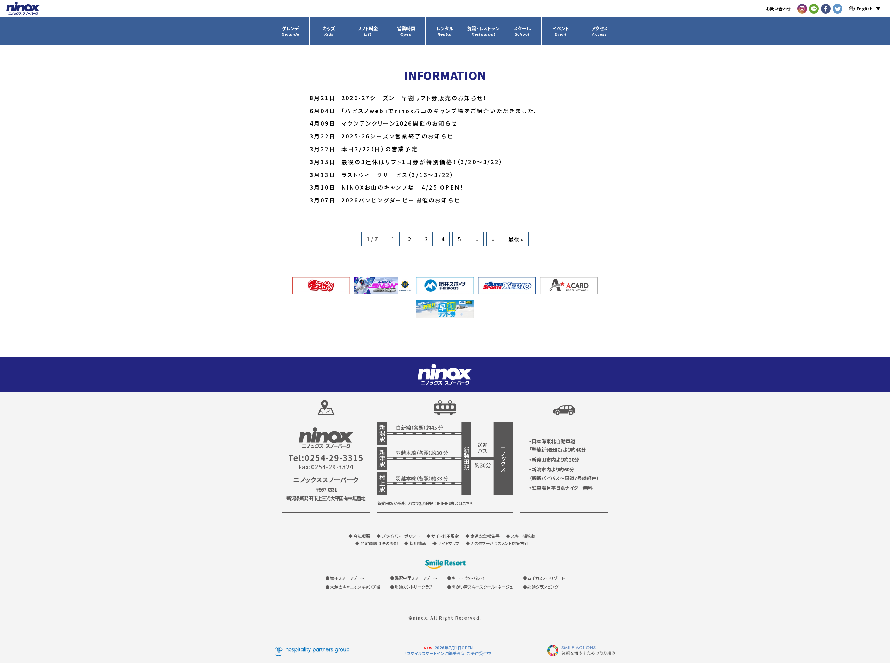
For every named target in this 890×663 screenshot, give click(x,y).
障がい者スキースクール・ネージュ (482, 587)
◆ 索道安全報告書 (482, 536)
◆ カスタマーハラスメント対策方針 (497, 543)
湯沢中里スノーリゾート (416, 578)
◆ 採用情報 (415, 543)
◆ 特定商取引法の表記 (376, 543)
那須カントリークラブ (413, 587)
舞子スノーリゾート (347, 578)
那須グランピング (542, 587)
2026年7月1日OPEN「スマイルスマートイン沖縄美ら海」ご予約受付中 (448, 650)
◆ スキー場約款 (520, 536)
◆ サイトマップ (445, 543)
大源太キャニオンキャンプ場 (355, 587)
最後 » (516, 239)
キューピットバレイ (468, 578)
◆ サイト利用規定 (442, 536)
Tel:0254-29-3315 (326, 458)
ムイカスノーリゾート (546, 578)
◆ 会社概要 (359, 536)
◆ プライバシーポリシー (398, 536)
